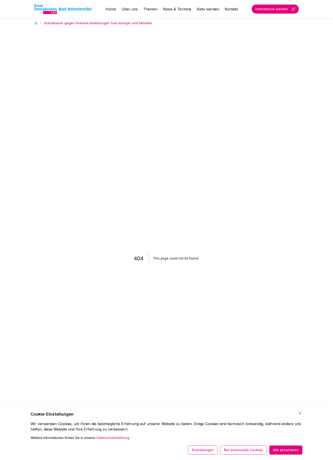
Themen (150, 9)
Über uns (129, 9)
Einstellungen (203, 450)
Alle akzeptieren (286, 450)
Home (111, 9)
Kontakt (231, 9)
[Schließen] (300, 413)
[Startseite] (35, 23)
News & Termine (177, 9)
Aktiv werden (208, 9)
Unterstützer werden (271, 9)
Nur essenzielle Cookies (243, 450)
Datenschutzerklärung (113, 438)
